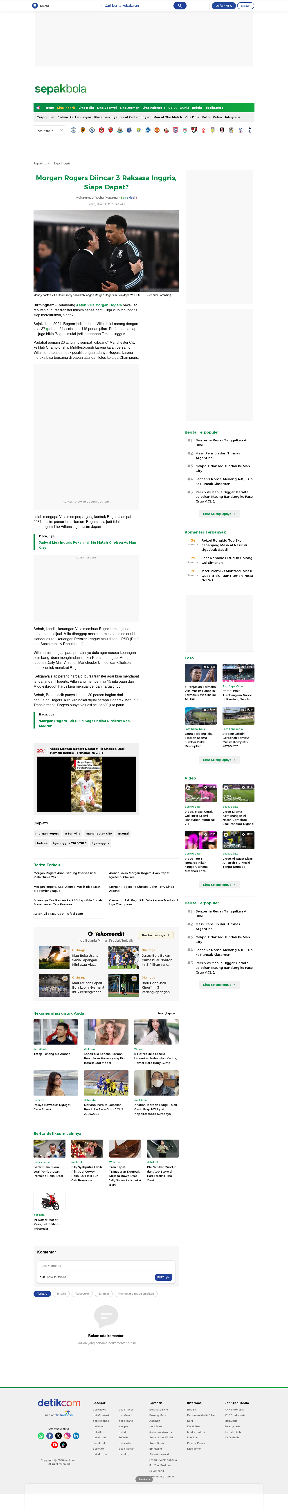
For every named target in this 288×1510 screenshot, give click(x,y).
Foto (206, 117)
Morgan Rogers (108, 305)
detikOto (98, 1448)
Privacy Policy (196, 1443)
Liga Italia (86, 107)
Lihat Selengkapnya (217, 514)
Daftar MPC (224, 5)
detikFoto (125, 1443)
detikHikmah (126, 1448)
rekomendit (156, 1470)
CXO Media (232, 1437)
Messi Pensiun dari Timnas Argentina (218, 455)
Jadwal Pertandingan (74, 117)
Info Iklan (192, 1437)
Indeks (197, 107)
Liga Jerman (129, 107)
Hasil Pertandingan (135, 117)
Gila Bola (192, 117)
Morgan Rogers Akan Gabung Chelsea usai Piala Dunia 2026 (65, 875)
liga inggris (100, 843)
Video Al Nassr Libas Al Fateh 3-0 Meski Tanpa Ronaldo (238, 862)
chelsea (41, 843)
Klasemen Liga (105, 117)
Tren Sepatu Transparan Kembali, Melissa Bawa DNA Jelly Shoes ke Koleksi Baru (125, 1175)
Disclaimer (194, 1448)
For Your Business (160, 1465)
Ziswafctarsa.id (159, 1454)
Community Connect (162, 1476)
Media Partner (196, 1432)
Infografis (232, 117)
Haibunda (231, 1420)
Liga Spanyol (107, 107)
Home (49, 107)
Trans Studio (157, 1443)
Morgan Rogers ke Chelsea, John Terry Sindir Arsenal (141, 888)
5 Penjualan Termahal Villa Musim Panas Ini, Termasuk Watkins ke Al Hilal (200, 693)
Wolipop (124, 1426)
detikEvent (156, 1426)
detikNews (99, 1409)
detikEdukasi (101, 1415)
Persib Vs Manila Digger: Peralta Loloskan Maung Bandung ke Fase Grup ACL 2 (224, 497)
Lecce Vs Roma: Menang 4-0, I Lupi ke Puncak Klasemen (225, 481)
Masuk (245, 5)
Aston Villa (85, 305)
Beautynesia (233, 1426)
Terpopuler (46, 117)
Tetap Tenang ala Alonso (52, 1054)
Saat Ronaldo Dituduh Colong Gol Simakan (226, 560)
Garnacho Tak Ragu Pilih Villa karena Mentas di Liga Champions (143, 902)
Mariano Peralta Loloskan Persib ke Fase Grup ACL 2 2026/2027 (103, 1109)
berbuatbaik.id (158, 1409)
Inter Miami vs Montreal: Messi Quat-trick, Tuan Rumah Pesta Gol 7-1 (227, 575)
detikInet (98, 1426)
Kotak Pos (193, 1426)
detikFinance (101, 1420)
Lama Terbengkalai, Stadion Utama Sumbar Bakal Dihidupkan (199, 740)
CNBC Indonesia (235, 1415)
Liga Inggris (66, 107)
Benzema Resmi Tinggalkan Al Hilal (221, 442)
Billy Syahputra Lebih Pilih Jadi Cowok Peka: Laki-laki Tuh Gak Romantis (86, 1173)
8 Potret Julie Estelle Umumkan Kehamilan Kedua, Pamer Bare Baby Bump (155, 1058)
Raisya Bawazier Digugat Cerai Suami (52, 1107)
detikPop (124, 1454)
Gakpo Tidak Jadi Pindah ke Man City (223, 468)
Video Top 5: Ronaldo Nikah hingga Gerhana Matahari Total (196, 865)
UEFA (172, 107)
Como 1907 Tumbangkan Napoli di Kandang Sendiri (237, 695)
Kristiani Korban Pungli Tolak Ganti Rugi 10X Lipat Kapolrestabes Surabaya (155, 1109)
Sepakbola (41, 163)
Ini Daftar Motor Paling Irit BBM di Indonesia (46, 1224)
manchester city (99, 833)
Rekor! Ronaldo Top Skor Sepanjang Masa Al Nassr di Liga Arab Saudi (224, 545)
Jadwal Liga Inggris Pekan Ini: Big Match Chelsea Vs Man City (87, 544)
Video (217, 117)
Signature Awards (160, 1432)
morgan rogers (47, 833)
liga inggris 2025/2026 (69, 843)
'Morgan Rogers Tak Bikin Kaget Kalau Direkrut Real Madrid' (84, 723)
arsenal (123, 833)
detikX (123, 1432)
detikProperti (101, 1454)
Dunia (184, 107)
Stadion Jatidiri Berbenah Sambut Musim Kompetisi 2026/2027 (236, 740)
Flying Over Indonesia (163, 1459)
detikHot (98, 1432)
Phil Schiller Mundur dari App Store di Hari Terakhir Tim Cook (161, 1173)
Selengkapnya (167, 1013)
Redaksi (192, 1409)
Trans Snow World (161, 1437)
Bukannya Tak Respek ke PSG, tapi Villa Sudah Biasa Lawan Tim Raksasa (68, 902)
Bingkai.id (155, 1448)
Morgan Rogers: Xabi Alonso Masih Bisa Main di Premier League (67, 888)
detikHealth (126, 1420)
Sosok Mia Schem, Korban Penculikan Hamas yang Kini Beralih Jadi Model (104, 1058)
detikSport (214, 107)
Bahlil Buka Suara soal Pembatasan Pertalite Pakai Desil (48, 1171)
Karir (190, 1420)
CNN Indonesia (234, 1409)
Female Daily (233, 1432)
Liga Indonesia (153, 107)
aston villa (72, 833)
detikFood (125, 1415)
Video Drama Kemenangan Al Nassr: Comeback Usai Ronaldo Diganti (238, 818)
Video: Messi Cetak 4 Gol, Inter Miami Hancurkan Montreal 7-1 (200, 818)
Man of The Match (167, 117)
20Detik (123, 1437)
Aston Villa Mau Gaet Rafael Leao (58, 913)
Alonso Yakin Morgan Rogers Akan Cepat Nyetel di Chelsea (139, 875)
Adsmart (154, 1420)
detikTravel (126, 1409)
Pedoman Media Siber (201, 1415)
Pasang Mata (157, 1415)
